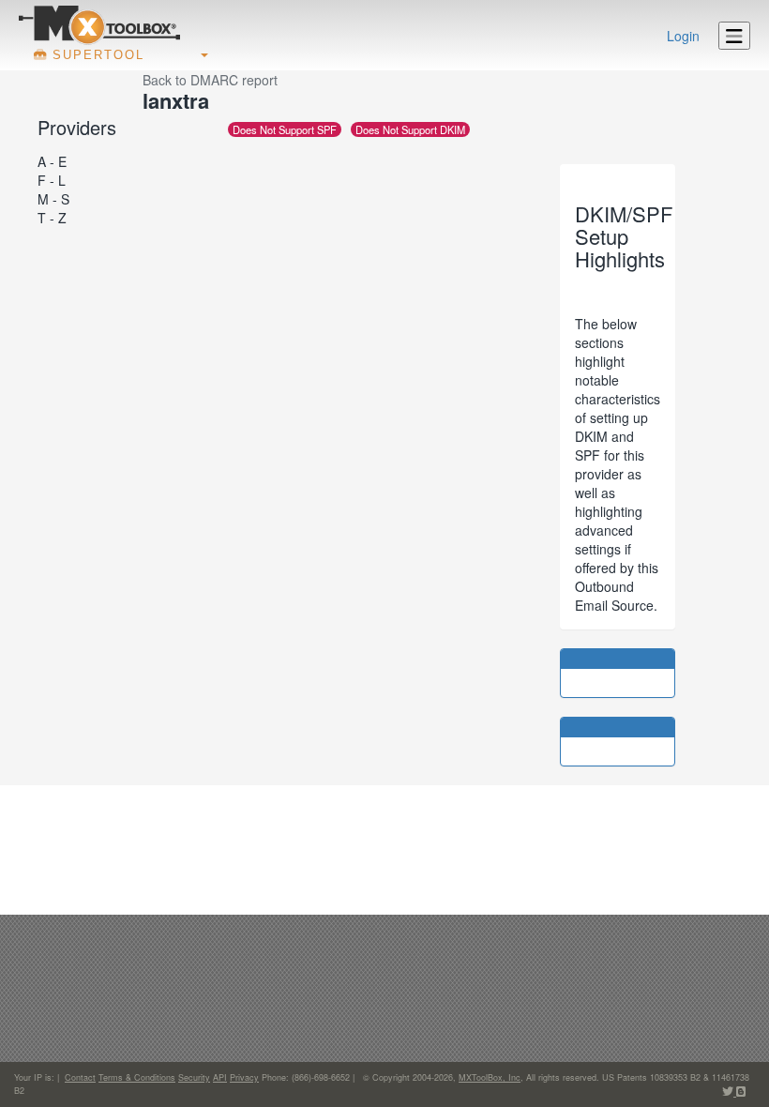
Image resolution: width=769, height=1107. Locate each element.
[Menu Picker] (734, 36)
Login (683, 35)
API (220, 1077)
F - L (52, 180)
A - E (52, 161)
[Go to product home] (99, 24)
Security (194, 1077)
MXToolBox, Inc (489, 1077)
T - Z (52, 217)
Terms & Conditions (136, 1077)
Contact (80, 1077)
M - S (53, 199)
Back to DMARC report (210, 79)
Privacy (244, 1077)
